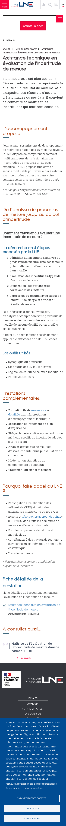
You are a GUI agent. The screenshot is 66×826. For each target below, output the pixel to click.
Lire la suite (25, 657)
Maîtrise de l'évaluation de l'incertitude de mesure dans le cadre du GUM (35, 647)
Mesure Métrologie (26, 49)
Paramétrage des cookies (31, 798)
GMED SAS (33, 704)
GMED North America (33, 709)
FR (63, 4)
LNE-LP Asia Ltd (33, 713)
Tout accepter (32, 818)
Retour (11, 40)
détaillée (14, 414)
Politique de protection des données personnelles (31, 784)
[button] (4, 4)
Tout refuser (32, 808)
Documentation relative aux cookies (24, 788)
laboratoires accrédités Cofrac (41, 516)
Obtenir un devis (33, 25)
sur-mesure (38, 410)
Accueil (7, 49)
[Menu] (59, 18)
